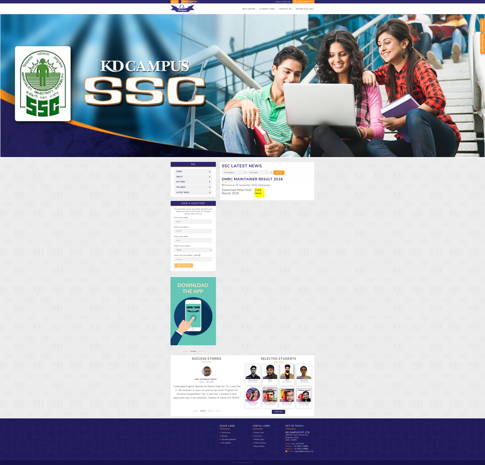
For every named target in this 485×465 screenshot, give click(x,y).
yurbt (196, 255)
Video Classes (260, 443)
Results (224, 436)
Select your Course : (182, 246)
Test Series (226, 432)
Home (179, 171)
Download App (190, 2)
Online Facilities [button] (305, 9)
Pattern (180, 182)
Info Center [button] (249, 9)
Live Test (257, 436)
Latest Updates (482, 43)
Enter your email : (181, 236)
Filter (279, 173)
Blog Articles (259, 446)
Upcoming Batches (229, 439)
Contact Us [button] (285, 9)
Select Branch (304, 2)
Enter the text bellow (183, 255)
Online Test (259, 432)
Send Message (183, 265)
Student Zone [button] (267, 9)
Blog (174, 2)
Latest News (182, 192)
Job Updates (226, 443)
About (179, 177)
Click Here (258, 191)
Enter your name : (181, 217)
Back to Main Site (283, 2)
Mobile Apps (259, 439)
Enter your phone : (181, 227)
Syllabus (180, 187)
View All (278, 412)
